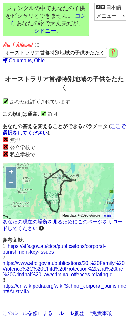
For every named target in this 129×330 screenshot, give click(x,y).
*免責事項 (101, 313)
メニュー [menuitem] (106, 16)
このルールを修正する (28, 313)
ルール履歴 (71, 313)
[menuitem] (110, 7)
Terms (107, 215)
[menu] (110, 12)
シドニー (45, 31)
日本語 (113, 7)
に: (37, 44)
